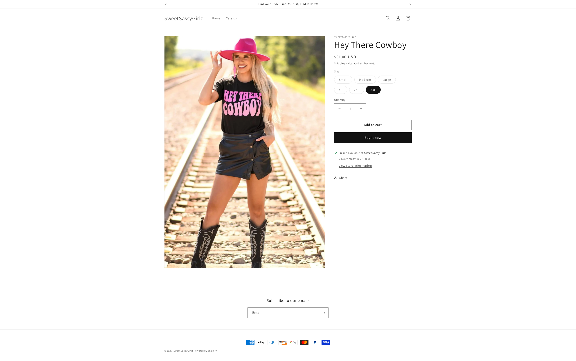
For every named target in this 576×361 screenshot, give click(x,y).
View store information (355, 166)
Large (389, 80)
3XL (373, 90)
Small (345, 80)
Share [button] (343, 178)
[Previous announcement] (166, 4)
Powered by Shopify (205, 350)
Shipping (340, 63)
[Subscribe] (323, 312)
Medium (367, 80)
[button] (388, 18)
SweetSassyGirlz (183, 350)
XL (343, 90)
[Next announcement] (410, 4)
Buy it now (373, 137)
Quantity (339, 100)
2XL (359, 90)
